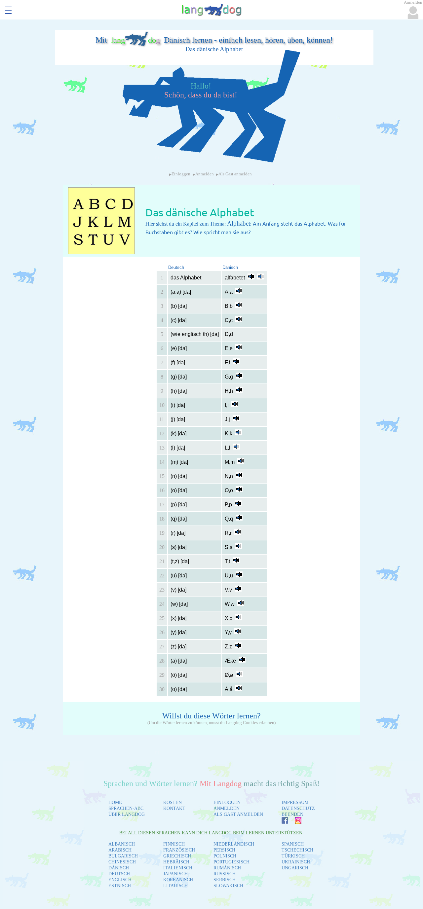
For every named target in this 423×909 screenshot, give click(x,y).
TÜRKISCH (293, 856)
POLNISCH (224, 856)
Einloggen (181, 174)
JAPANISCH (175, 873)
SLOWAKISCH (228, 885)
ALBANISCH (121, 844)
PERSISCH (224, 850)
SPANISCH (293, 844)
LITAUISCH (175, 885)
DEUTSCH (119, 873)
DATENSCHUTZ (298, 808)
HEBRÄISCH (176, 861)
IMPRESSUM (295, 802)
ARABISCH (120, 850)
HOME (115, 802)
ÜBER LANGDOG (126, 814)
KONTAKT (174, 808)
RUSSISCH (224, 873)
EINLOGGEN (227, 802)
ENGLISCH (120, 879)
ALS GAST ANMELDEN (238, 814)
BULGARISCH (123, 856)
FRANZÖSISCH (179, 850)
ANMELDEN (226, 808)
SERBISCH (224, 879)
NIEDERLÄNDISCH (233, 844)
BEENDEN (292, 814)
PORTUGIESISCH (231, 861)
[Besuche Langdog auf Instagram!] (294, 822)
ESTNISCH (119, 885)
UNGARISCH (295, 867)
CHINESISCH (122, 861)
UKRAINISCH (296, 861)
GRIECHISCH (177, 856)
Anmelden (204, 174)
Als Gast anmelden (235, 174)
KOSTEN (172, 802)
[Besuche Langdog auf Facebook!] (281, 822)
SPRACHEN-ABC (125, 808)
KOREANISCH (178, 879)
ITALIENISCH (177, 867)
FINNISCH (174, 844)
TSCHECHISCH (297, 850)
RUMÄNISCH (227, 867)
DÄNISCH (118, 867)
